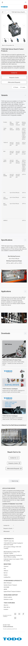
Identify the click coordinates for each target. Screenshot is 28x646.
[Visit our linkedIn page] (15, 614)
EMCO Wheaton (8, 582)
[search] (25, 2)
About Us (6, 605)
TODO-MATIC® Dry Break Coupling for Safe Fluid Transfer (13, 543)
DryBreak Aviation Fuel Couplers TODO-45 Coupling (14, 559)
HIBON (5, 589)
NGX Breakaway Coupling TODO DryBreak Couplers (12, 552)
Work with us (7, 607)
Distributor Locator (8, 599)
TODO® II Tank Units (9, 541)
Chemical (6, 566)
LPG (5, 568)
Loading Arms (7, 577)
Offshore (6, 570)
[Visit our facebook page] (23, 614)
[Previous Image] (3, 25)
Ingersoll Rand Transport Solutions (12, 591)
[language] (2, 2)
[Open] (25, 7)
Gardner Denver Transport (10, 585)
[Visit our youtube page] (19, 614)
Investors (6, 609)
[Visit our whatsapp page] (15, 618)
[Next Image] (24, 25)
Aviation (6, 575)
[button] (14, 95)
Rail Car (5, 572)
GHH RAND (6, 587)
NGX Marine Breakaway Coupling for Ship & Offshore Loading (13, 556)
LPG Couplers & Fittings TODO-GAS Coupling (12, 547)
